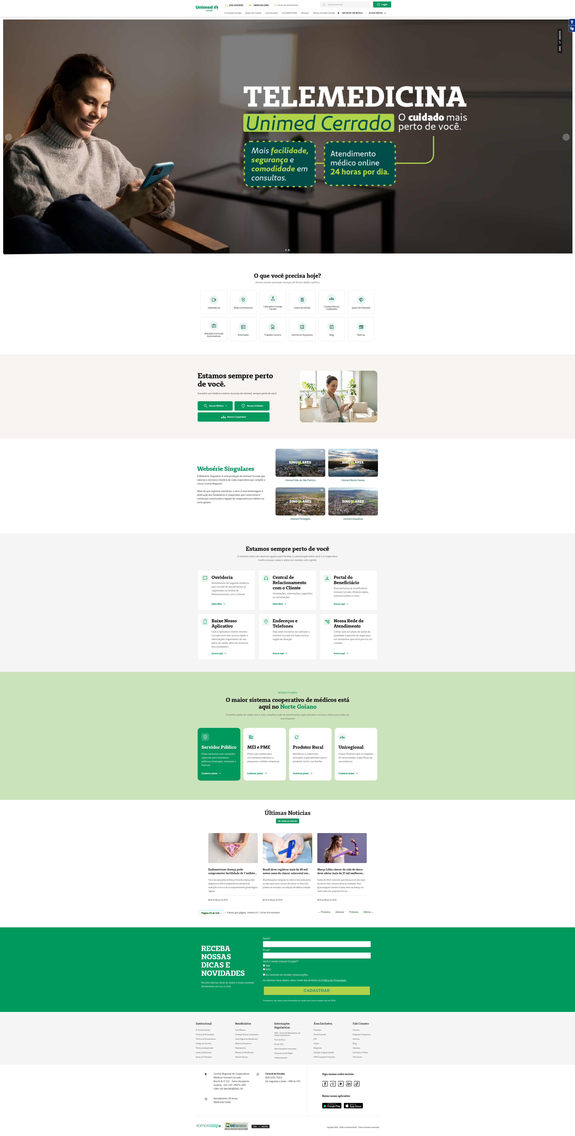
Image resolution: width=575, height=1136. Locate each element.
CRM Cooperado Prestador (324, 1057)
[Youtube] (341, 1084)
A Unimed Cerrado (203, 1030)
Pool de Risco (279, 1040)
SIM (267, 966)
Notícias (356, 1039)
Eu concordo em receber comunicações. (286, 975)
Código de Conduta (203, 1043)
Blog (355, 1043)
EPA (315, 1039)
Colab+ (316, 1043)
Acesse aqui (341, 603)
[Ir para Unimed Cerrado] (207, 9)
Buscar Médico (215, 406)
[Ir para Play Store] (331, 1105)
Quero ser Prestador (204, 1057)
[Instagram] (333, 1084)
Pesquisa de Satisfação (283, 1053)
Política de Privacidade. (334, 980)
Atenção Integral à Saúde (324, 1052)
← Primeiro (324, 912)
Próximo (353, 912)
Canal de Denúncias (204, 1052)
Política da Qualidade (204, 1048)
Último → (368, 912)
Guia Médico (240, 1030)
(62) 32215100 (236, 5)
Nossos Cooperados (233, 417)
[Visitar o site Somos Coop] (208, 1125)
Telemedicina (240, 1048)
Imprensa (356, 1048)
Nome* (266, 938)
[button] (8, 137)
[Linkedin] (349, 1083)
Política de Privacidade (205, 1034)
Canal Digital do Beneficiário (246, 1039)
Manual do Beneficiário (244, 1052)
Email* (266, 950)
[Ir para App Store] (353, 1106)
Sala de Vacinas (241, 1057)
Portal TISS (278, 1044)
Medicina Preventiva (243, 1043)
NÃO (268, 969)
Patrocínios (357, 1057)
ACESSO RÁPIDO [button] (376, 13)
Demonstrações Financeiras (285, 1049)
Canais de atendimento (287, 5)
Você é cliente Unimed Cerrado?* (280, 961)
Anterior (339, 912)
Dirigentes (318, 1048)
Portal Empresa (320, 1034)
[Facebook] (325, 1084)
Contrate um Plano (360, 1052)
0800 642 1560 (259, 5)
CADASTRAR (317, 990)
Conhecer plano (211, 773)
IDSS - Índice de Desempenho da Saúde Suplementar (287, 1034)
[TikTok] (357, 1084)
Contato (356, 1030)
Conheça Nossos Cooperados (247, 1034)
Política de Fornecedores (206, 1039)
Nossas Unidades (252, 406)
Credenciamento (280, 1058)
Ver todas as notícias (287, 821)
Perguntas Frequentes (361, 1034)
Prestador (317, 1030)
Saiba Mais (218, 603)
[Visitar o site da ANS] (236, 1125)
